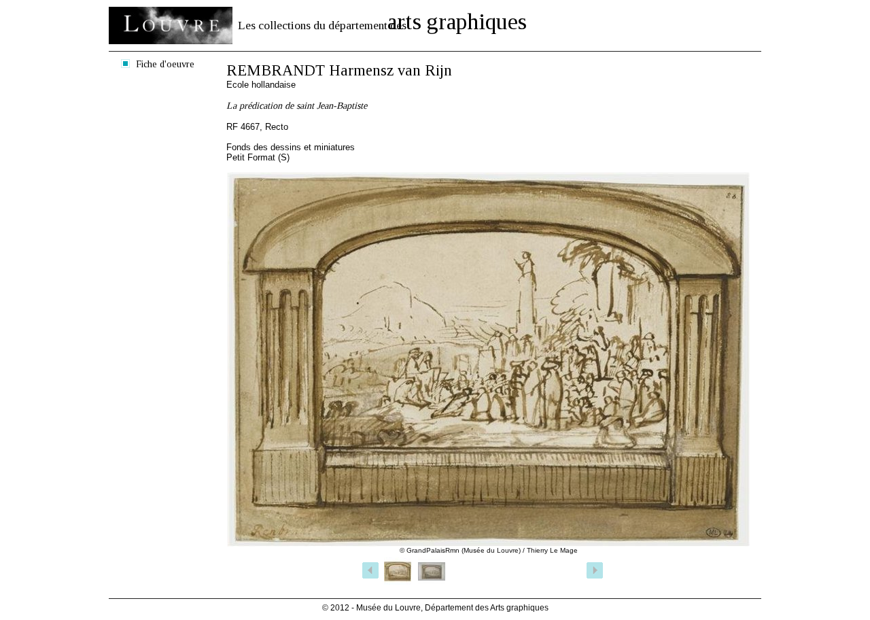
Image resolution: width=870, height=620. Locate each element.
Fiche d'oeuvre (165, 63)
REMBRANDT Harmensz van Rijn (339, 70)
